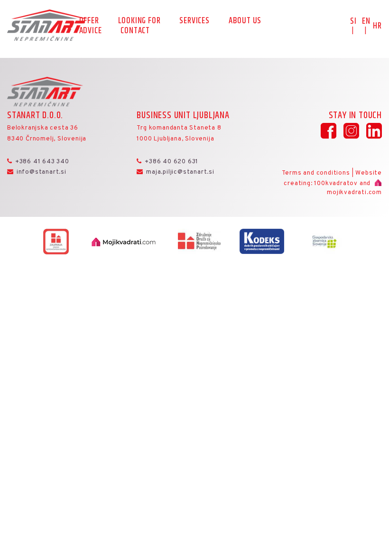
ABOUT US (245, 21)
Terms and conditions (316, 173)
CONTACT (135, 31)
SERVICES (194, 21)
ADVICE (90, 31)
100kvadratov (336, 183)
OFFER (89, 21)
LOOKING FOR (139, 21)
